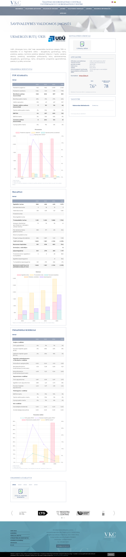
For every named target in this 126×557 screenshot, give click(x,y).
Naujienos (19, 8)
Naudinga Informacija (102, 8)
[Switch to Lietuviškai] (115, 2)
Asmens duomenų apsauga (16, 541)
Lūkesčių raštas (82, 48)
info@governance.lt (63, 546)
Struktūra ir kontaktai (19, 538)
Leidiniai (89, 8)
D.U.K (12, 545)
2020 (36, 485)
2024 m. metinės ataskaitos (21, 496)
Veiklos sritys (15, 535)
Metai (14, 80)
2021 (30, 485)
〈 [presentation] (12, 513)
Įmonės (62, 8)
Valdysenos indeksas (76, 8)
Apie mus (63, 13)
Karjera (13, 533)
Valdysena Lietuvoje (33, 8)
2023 (19, 485)
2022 (25, 485)
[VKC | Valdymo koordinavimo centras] (15, 3)
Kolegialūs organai (50, 8)
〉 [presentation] (114, 513)
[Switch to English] (112, 2)
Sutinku (111, 554)
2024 (14, 485)
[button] (62, 518)
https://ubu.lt (83, 76)
